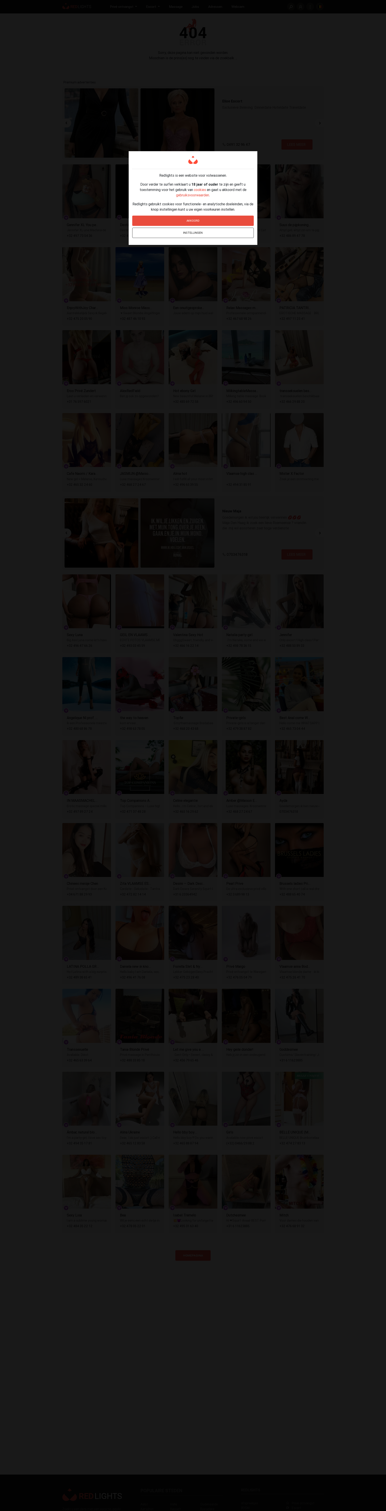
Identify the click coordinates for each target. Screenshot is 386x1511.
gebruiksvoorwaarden (192, 195)
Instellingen (193, 233)
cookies (200, 189)
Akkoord (193, 221)
